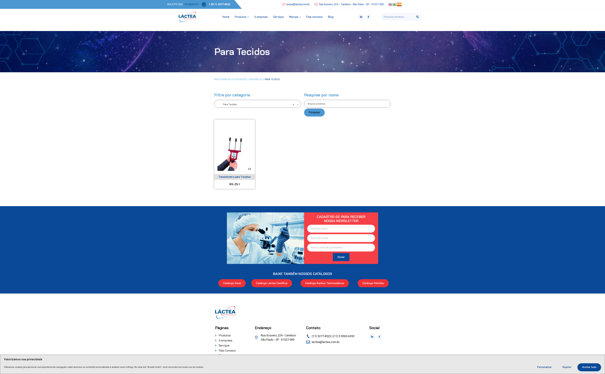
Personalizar (544, 367)
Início (217, 79)
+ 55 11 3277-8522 (219, 4)
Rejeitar (566, 367)
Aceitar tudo (589, 367)
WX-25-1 (234, 184)
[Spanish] (399, 4)
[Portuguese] (395, 4)
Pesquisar (314, 112)
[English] (391, 4)
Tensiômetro (255, 79)
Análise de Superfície (234, 79)
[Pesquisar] (417, 17)
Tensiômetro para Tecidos (235, 177)
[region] (302, 364)
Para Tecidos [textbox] (256, 104)
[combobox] (257, 104)
